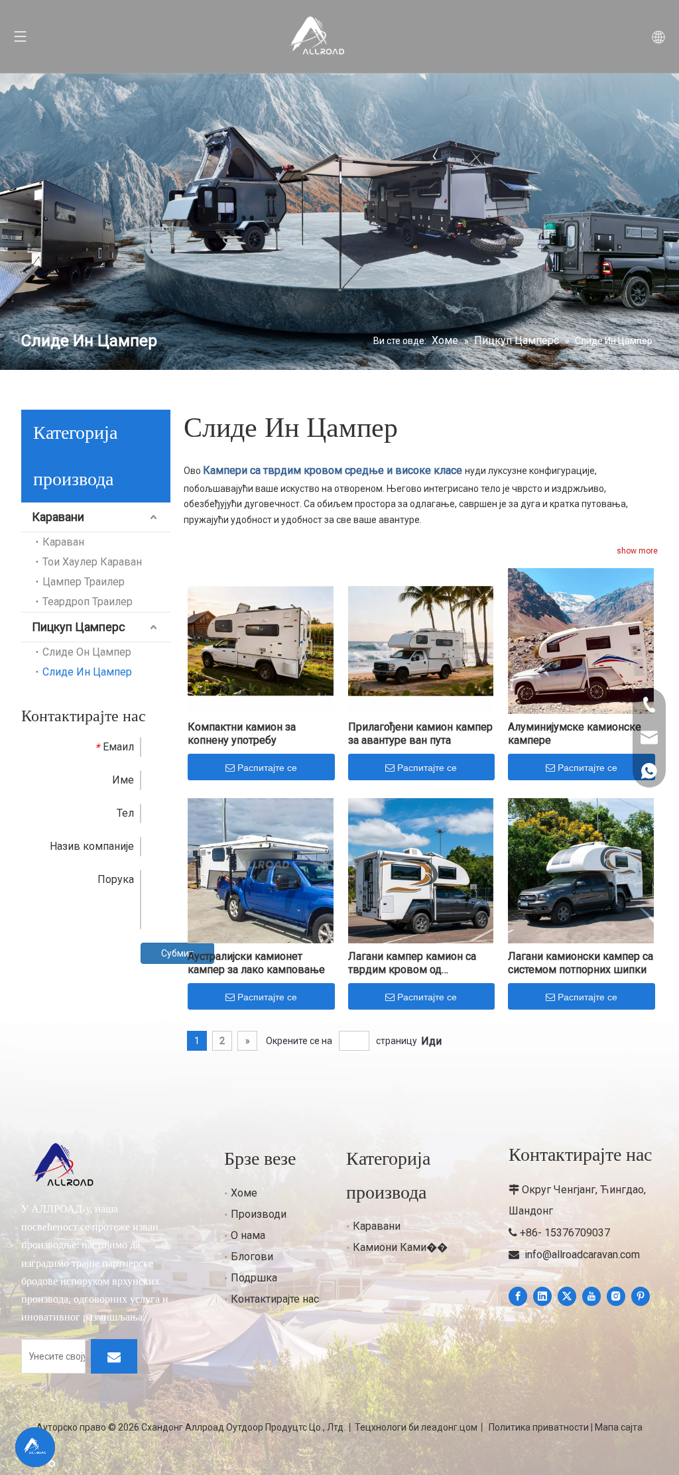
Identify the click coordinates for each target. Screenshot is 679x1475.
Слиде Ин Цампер (87, 672)
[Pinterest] (640, 1296)
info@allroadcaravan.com (582, 1254)
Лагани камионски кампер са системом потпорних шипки (580, 963)
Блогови (252, 1256)
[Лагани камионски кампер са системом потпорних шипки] (581, 870)
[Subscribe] (114, 1356)
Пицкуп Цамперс (78, 627)
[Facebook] (518, 1296)
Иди (431, 1041)
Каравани (58, 517)
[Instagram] (616, 1296)
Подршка (254, 1277)
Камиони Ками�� (400, 1247)
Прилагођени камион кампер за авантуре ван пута (420, 733)
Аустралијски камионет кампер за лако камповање (256, 963)
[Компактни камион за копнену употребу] (261, 640)
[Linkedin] (542, 1296)
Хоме (244, 1193)
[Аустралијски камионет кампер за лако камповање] (261, 870)
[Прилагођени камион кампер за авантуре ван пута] (421, 640)
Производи (258, 1214)
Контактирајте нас (275, 1299)
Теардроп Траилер (87, 601)
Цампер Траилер (83, 581)
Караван (63, 542)
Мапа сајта (619, 1427)
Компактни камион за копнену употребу (242, 733)
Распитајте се (267, 767)
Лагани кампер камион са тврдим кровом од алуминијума (412, 963)
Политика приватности (539, 1427)
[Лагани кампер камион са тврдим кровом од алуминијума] (421, 870)
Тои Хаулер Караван (92, 562)
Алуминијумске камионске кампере (574, 733)
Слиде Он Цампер (86, 652)
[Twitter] (567, 1296)
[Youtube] (591, 1296)
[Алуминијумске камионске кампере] (581, 640)
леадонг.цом (449, 1427)
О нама (248, 1235)
